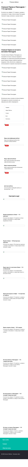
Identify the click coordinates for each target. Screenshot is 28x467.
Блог (7, 116)
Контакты (8, 119)
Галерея (5, 444)
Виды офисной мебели (10, 158)
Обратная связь (7, 448)
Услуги (7, 113)
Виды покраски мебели (10, 165)
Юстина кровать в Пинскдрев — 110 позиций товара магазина (12, 394)
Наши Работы (9, 110)
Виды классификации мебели (11, 138)
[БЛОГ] (14, 135)
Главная (7, 107)
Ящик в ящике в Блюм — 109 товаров (12, 327)
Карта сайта (6, 439)
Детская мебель (8, 186)
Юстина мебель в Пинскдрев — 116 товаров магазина (12, 360)
